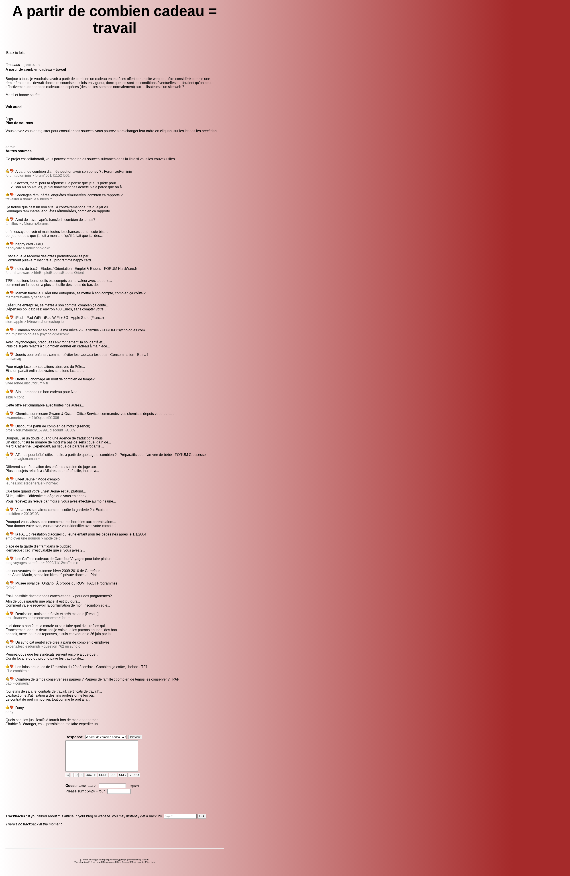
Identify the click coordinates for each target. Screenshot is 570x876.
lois (21, 53)
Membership (134, 859)
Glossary (114, 859)
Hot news (96, 862)
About (145, 859)
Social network (82, 862)
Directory (150, 862)
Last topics (102, 859)
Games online (88, 859)
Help (123, 859)
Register (133, 786)
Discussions (109, 862)
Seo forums (123, 862)
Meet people (137, 862)
